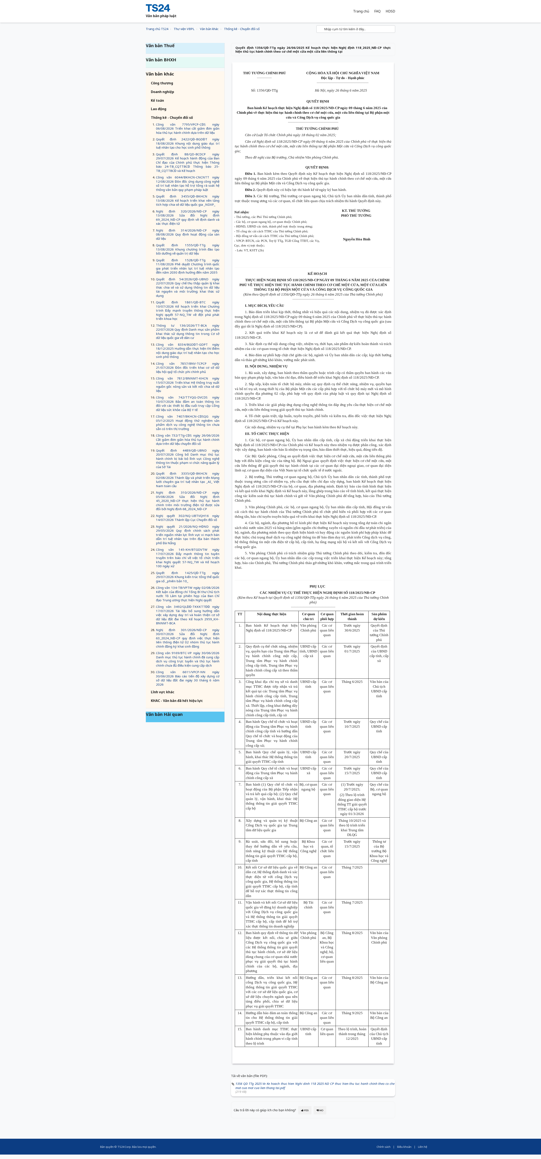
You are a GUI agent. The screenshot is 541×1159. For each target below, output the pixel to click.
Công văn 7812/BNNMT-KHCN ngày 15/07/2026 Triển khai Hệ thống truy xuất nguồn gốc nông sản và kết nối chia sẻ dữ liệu (187, 384)
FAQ (377, 11)
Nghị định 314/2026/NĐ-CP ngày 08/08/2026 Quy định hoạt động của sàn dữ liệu (187, 234)
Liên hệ (422, 1147)
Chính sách (384, 1147)
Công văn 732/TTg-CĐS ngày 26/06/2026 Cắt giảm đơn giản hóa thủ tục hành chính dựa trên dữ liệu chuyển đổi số (187, 439)
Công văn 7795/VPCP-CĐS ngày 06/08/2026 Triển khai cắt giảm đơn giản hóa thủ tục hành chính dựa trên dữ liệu (187, 128)
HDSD (390, 11)
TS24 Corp (124, 1147)
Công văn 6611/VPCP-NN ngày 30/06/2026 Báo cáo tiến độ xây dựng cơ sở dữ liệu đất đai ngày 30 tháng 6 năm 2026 (187, 678)
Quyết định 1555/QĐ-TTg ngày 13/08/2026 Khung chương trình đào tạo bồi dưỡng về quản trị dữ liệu (187, 249)
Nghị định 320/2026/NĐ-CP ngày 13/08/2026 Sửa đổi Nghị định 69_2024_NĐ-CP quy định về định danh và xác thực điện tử (187, 217)
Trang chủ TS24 (157, 29)
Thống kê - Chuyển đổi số (242, 29)
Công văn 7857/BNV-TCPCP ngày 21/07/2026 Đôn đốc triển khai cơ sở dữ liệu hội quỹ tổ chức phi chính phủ (187, 367)
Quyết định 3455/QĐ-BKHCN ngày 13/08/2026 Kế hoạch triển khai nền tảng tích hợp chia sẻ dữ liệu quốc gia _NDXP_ (187, 200)
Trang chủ (361, 11)
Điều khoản (404, 1147)
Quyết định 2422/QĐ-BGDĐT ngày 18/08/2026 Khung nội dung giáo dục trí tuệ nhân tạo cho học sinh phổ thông (187, 143)
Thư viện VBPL (184, 29)
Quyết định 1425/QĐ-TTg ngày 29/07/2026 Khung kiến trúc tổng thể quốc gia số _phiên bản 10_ (187, 577)
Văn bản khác (209, 29)
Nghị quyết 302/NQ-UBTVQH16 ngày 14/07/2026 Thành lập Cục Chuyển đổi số (187, 518)
